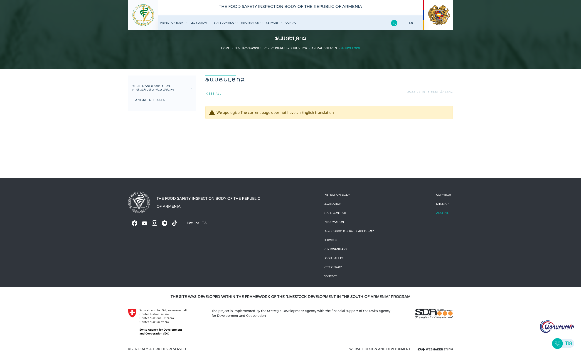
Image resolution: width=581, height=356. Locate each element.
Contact (292, 22)
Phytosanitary (335, 249)
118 (204, 223)
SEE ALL (215, 93)
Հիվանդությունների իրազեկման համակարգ (270, 48)
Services (272, 22)
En (411, 22)
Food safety (333, 258)
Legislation (199, 22)
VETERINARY (333, 267)
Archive (442, 213)
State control (224, 22)
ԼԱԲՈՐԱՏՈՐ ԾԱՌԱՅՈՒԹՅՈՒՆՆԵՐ (349, 231)
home (225, 48)
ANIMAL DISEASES (324, 48)
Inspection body (172, 22)
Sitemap (442, 203)
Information (250, 22)
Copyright (444, 194)
